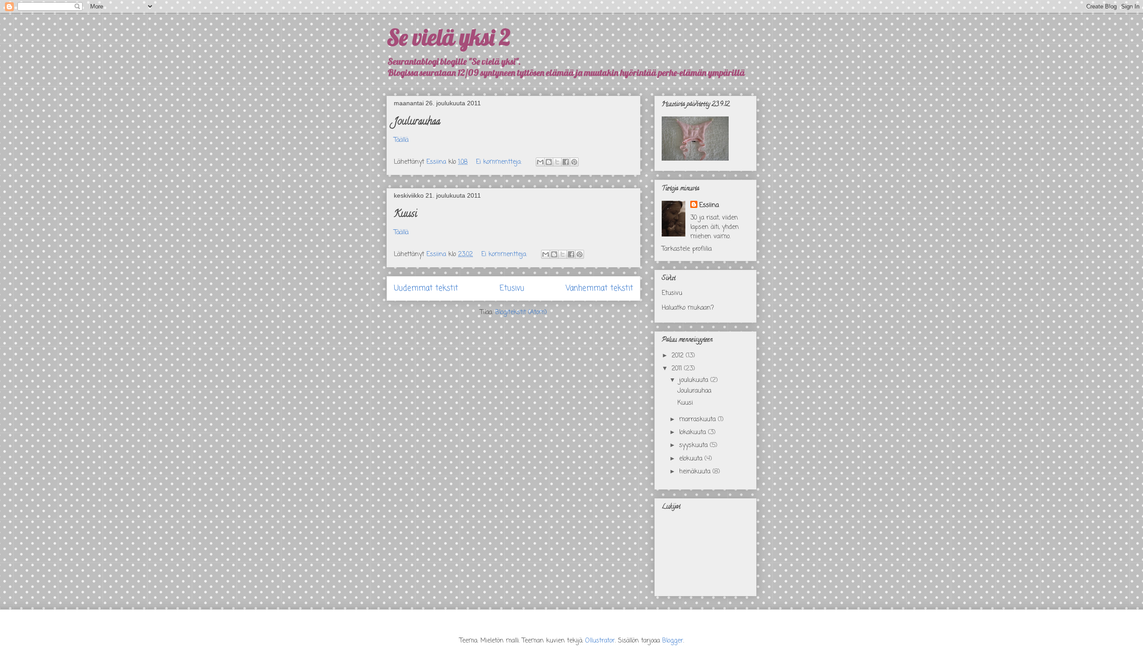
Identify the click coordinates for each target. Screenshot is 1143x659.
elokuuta (692, 459)
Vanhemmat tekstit (599, 288)
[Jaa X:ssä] (557, 161)
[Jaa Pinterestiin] (574, 161)
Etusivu (512, 288)
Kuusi (405, 214)
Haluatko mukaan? (688, 308)
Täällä (401, 140)
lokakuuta (693, 432)
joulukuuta (694, 380)
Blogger (672, 641)
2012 (679, 356)
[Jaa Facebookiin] (565, 161)
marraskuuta (698, 419)
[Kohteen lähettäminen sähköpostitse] (540, 161)
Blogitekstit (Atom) (521, 312)
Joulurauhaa (417, 122)
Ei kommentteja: (500, 162)
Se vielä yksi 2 (448, 37)
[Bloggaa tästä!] (548, 161)
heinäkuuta (696, 472)
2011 (678, 368)
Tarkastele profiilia (687, 249)
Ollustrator (600, 641)
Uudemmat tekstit (426, 288)
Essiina (709, 205)
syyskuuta (694, 445)
